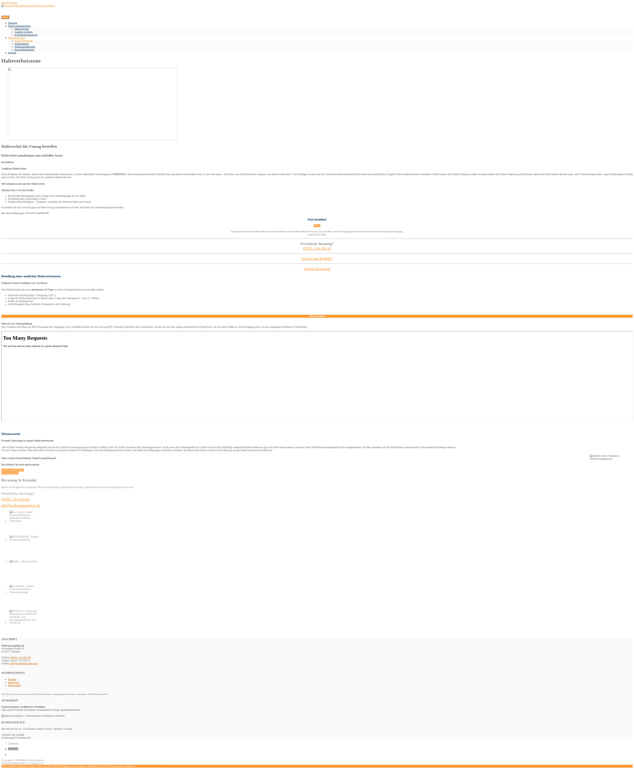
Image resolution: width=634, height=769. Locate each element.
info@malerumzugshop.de (20, 505)
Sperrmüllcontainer (24, 49)
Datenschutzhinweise (151, 766)
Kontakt (12, 52)
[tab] (317, 316)
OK (138, 766)
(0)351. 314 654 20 (317, 248)
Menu (5, 17)
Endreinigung (22, 43)
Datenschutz (14, 685)
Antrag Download (317, 269)
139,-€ (317, 225)
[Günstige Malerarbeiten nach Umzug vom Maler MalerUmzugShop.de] (27, 5)
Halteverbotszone (24, 40)
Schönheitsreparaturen (26, 35)
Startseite (12, 23)
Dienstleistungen (16, 37)
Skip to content (9, 2)
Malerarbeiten (22, 29)
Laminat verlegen (24, 32)
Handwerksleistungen (19, 26)
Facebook (13, 743)
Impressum (13, 682)
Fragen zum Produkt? (317, 258)
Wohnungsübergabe (25, 46)
